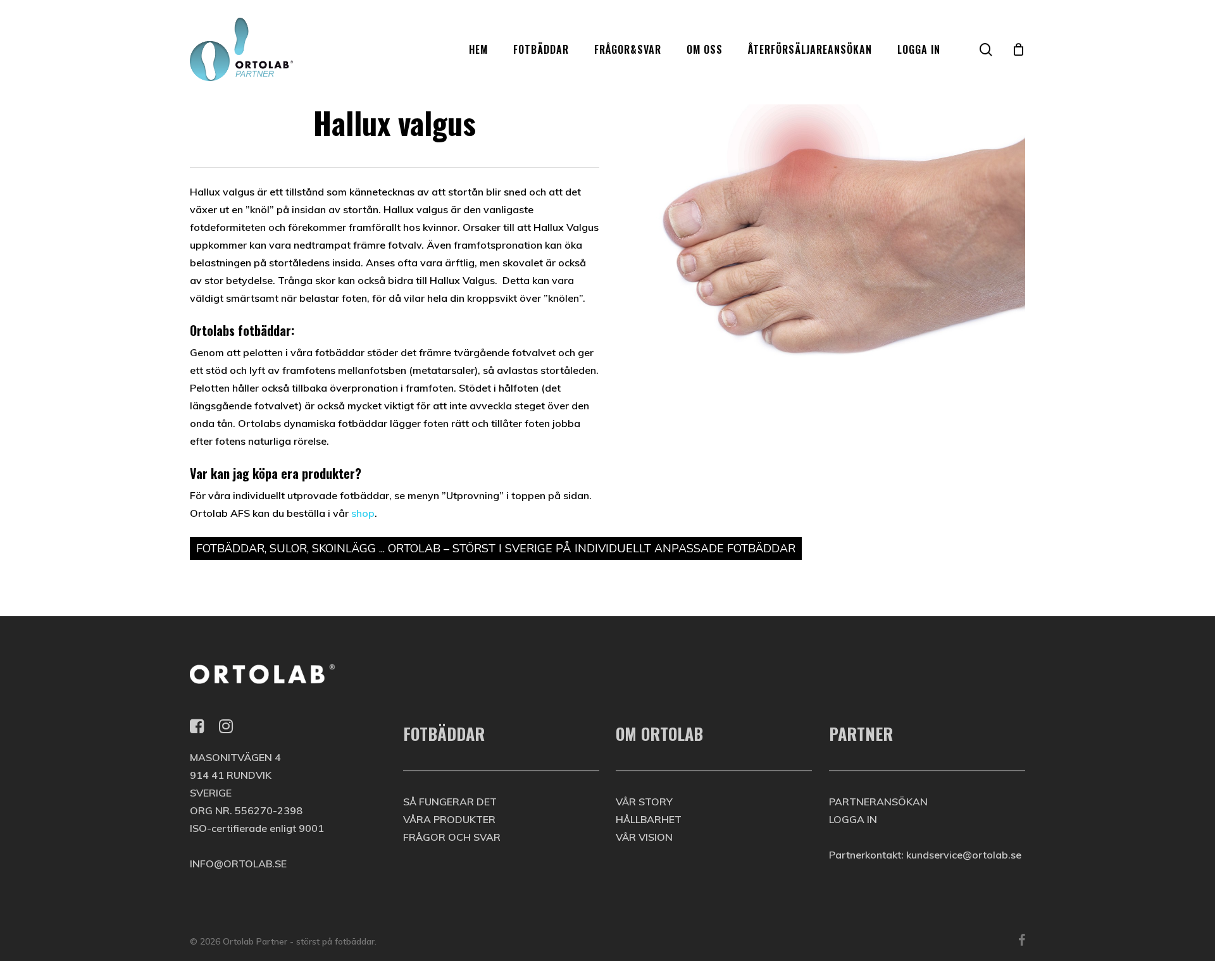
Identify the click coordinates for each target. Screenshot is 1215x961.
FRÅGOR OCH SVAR (452, 837)
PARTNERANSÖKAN (878, 801)
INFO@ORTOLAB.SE (238, 863)
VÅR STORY (644, 801)
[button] (1191, 6)
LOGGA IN (853, 819)
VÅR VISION (644, 837)
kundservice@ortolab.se (963, 854)
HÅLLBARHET (649, 819)
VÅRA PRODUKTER (449, 819)
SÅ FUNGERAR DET (450, 801)
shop (363, 513)
